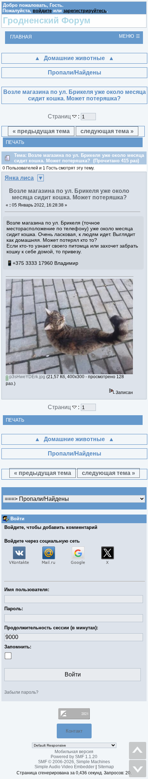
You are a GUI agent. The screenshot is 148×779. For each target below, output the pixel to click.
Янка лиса (19, 178)
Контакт (74, 731)
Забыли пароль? (21, 692)
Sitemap (106, 766)
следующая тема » (107, 131)
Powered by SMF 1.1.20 (74, 756)
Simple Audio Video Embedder (64, 766)
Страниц (60, 116)
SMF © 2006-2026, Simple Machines (74, 761)
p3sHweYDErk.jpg (26, 376)
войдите (42, 10)
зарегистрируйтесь (85, 10)
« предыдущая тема (41, 131)
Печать (15, 142)
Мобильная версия (74, 751)
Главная (21, 37)
